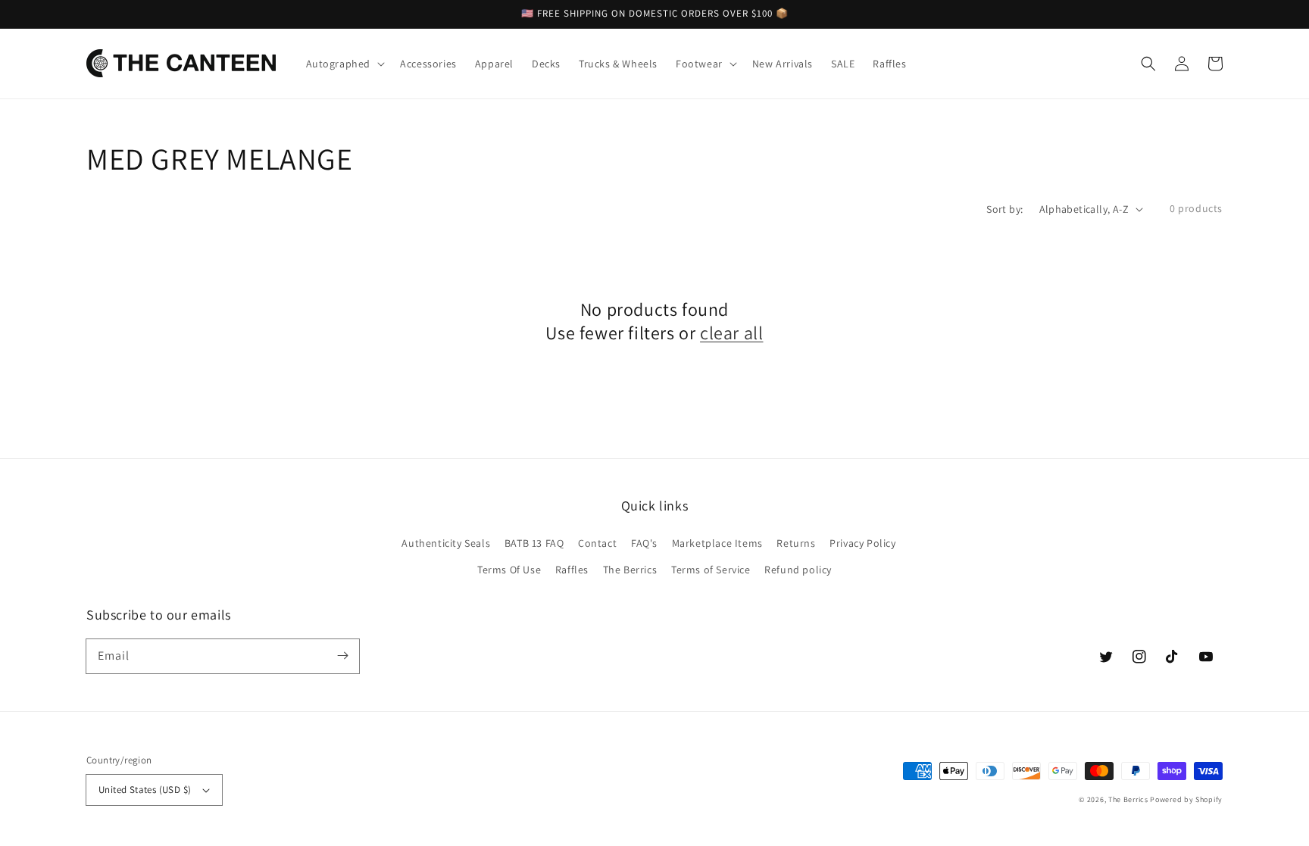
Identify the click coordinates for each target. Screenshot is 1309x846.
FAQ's (644, 543)
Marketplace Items (717, 543)
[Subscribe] (342, 656)
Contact (597, 543)
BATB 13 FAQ (534, 543)
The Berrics (630, 569)
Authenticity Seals (445, 543)
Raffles (572, 569)
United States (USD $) (144, 789)
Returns (795, 543)
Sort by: (1004, 209)
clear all (731, 333)
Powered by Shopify (1186, 799)
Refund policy (798, 569)
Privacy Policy (862, 543)
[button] (1148, 63)
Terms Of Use (509, 569)
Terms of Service (711, 569)
